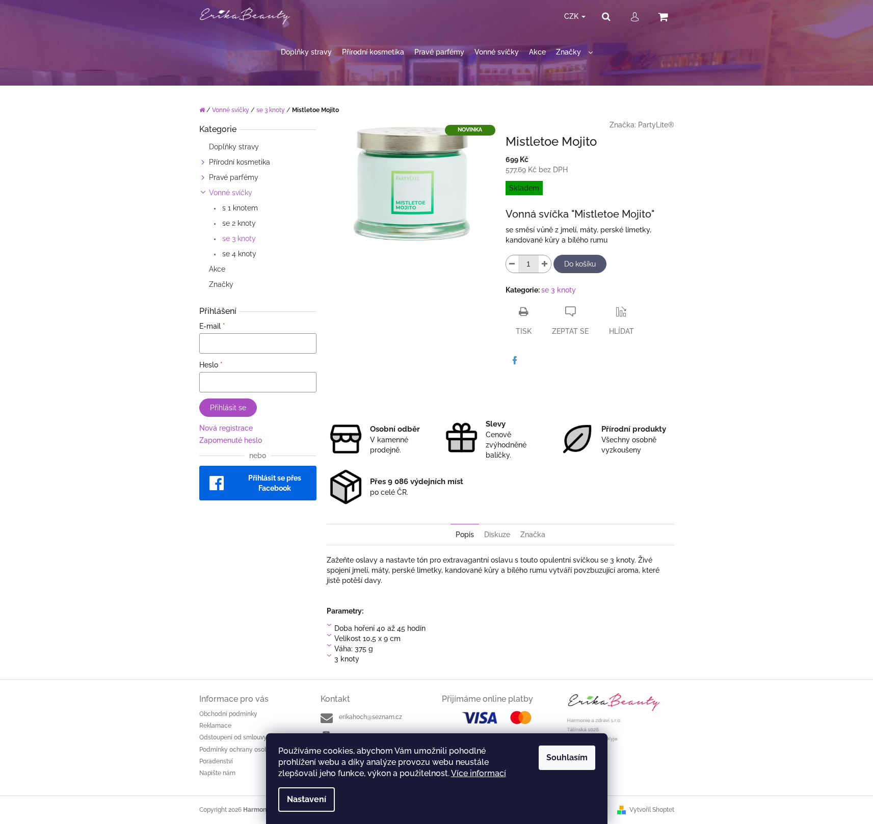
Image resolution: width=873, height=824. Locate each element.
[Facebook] (515, 360)
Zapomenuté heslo (230, 440)
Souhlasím (567, 757)
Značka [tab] (532, 534)
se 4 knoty (238, 254)
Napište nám (217, 773)
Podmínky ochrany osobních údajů (248, 749)
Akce (217, 269)
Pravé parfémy (233, 177)
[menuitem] (306, 52)
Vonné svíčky (230, 193)
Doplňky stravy (234, 147)
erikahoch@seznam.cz (370, 717)
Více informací (478, 773)
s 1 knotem (239, 208)
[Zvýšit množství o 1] (545, 264)
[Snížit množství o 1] (512, 264)
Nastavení (306, 799)
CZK (572, 16)
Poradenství (216, 761)
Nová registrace (226, 428)
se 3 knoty (238, 238)
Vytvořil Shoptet (651, 809)
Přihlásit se (228, 408)
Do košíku (580, 264)
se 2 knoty (238, 223)
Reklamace (215, 725)
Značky (221, 284)
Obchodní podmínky (228, 713)
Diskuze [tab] (497, 534)
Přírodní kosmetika (239, 162)
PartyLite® (656, 125)
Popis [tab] (465, 534)
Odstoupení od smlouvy (233, 737)
